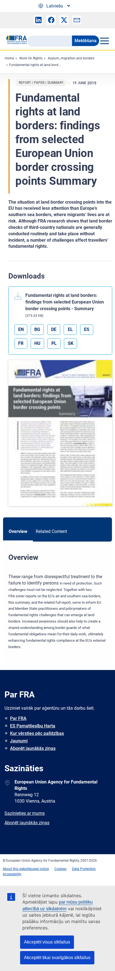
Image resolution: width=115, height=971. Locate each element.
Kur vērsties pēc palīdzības (37, 733)
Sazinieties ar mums (24, 813)
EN (21, 329)
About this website (17, 869)
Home (9, 58)
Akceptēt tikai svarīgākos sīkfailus (57, 957)
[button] (38, 20)
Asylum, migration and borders (71, 58)
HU (37, 343)
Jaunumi (19, 741)
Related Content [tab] (51, 531)
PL (54, 343)
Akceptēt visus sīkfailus (47, 942)
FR (20, 343)
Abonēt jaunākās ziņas (33, 748)
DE (53, 329)
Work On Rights (30, 58)
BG (37, 329)
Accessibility (12, 874)
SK (70, 343)
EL (70, 329)
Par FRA (18, 718)
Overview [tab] (18, 531)
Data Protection (84, 869)
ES (86, 329)
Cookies (60, 869)
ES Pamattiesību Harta (32, 726)
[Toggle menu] (104, 41)
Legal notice (40, 869)
